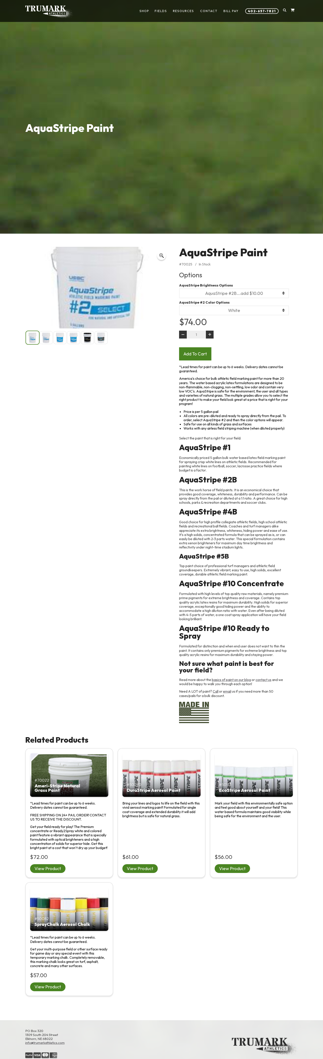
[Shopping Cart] (292, 11)
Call (215, 691)
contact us (263, 679)
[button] (284, 11)
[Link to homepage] (49, 12)
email (227, 691)
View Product (47, 868)
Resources (183, 11)
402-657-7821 (262, 11)
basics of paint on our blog (231, 679)
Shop (144, 11)
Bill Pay (231, 11)
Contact (209, 11)
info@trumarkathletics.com (45, 1043)
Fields (161, 11)
